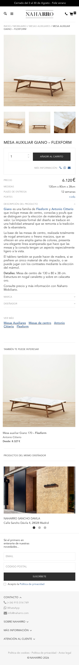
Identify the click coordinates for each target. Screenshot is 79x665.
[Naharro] (39, 14)
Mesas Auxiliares (39, 26)
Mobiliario (20, 26)
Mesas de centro (40, 323)
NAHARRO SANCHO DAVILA (22, 518)
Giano (8, 209)
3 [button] (45, 527)
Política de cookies (18, 653)
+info (72, 197)
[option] (14, 122)
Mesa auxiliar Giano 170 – (24, 433)
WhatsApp (13, 608)
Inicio (7, 26)
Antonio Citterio (62, 209)
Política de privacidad (32, 584)
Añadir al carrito (51, 156)
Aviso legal (65, 653)
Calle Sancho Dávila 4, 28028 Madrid (26, 523)
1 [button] (34, 527)
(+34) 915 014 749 (17, 602)
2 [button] (39, 527)
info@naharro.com (18, 613)
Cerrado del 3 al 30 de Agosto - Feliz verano (39, 3)
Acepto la (26, 584)
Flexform (42, 209)
